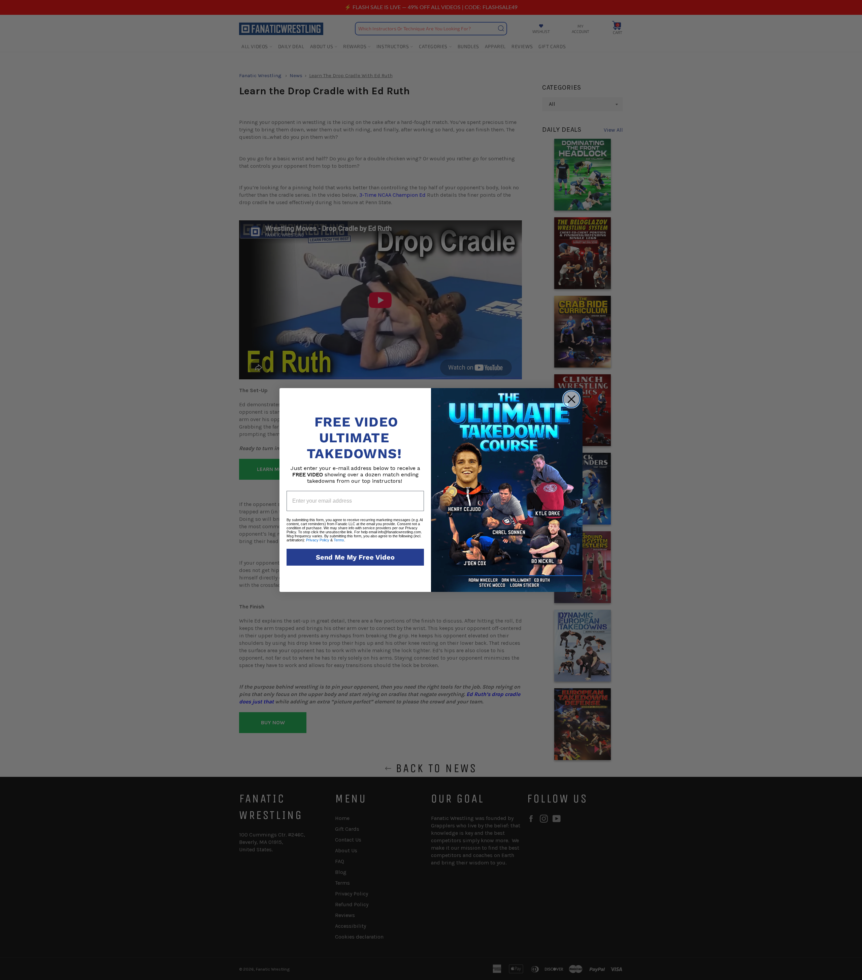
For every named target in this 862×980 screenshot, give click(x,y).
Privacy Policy (317, 540)
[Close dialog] (571, 399)
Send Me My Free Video (355, 557)
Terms (339, 540)
